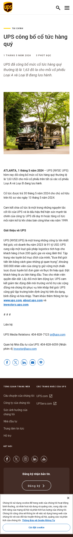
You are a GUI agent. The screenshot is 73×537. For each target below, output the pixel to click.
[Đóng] (68, 498)
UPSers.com (46, 403)
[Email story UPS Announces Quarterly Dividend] (32, 363)
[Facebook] (7, 460)
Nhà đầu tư (10, 421)
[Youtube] (43, 460)
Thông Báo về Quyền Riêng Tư (38, 520)
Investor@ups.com (25, 349)
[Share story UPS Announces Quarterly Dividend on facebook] (7, 363)
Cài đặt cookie (37, 527)
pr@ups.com (57, 334)
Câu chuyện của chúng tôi (19, 395)
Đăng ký (34, 486)
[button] (59, 7)
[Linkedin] (34, 460)
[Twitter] (16, 460)
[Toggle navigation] (66, 7)
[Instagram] (25, 460)
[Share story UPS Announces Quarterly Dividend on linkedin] (24, 363)
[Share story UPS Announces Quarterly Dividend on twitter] (15, 363)
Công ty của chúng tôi (17, 403)
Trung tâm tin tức (14, 428)
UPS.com (44, 396)
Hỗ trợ (7, 435)
